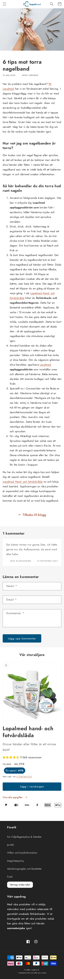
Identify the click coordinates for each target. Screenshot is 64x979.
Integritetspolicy (15, 861)
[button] (4, 4)
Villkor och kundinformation (22, 852)
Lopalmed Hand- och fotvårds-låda (22, 482)
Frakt (9, 876)
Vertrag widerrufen (20, 884)
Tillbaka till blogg (34, 515)
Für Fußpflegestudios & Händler (24, 837)
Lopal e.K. (36, 970)
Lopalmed (45, 365)
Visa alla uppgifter (13, 797)
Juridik (10, 845)
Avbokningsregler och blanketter (24, 868)
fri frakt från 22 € (24, 776)
